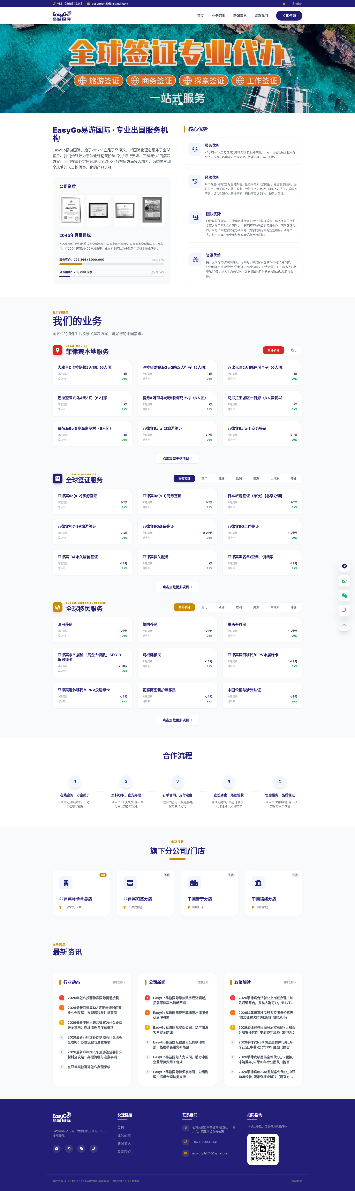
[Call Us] (344, 610)
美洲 (256, 478)
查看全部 (118, 982)
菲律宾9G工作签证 (243, 526)
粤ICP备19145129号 (126, 1181)
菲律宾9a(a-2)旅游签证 (162, 428)
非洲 (293, 478)
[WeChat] (344, 595)
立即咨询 (289, 16)
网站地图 (297, 1181)
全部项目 (273, 350)
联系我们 (261, 16)
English (297, 3)
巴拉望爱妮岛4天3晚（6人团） (83, 398)
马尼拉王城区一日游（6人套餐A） (256, 398)
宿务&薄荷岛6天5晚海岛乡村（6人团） (175, 398)
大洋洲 (275, 478)
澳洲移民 (65, 624)
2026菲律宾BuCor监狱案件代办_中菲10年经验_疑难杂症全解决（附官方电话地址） (267, 1077)
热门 (293, 350)
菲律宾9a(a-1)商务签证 (247, 428)
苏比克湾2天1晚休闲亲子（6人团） (257, 367)
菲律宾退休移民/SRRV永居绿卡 (84, 690)
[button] (172, 104)
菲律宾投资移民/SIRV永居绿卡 (253, 655)
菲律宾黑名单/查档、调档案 (250, 557)
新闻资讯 (240, 16)
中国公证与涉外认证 (244, 690)
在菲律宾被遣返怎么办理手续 (89, 1067)
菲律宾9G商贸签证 (158, 526)
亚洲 (222, 478)
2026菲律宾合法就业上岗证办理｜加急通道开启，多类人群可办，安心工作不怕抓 (266, 1003)
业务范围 (218, 16)
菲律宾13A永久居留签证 (78, 557)
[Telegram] (344, 566)
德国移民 (150, 624)
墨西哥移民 (237, 624)
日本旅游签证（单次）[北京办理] (255, 496)
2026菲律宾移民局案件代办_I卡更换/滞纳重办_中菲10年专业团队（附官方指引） (266, 1062)
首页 (200, 16)
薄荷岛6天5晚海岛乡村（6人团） (85, 428)
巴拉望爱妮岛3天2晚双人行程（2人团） (176, 367)
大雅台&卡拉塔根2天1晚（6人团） (86, 367)
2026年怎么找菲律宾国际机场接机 (93, 998)
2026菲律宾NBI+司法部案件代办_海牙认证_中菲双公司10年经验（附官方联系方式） (266, 1047)
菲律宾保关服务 (155, 557)
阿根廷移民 (152, 655)
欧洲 (239, 478)
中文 (282, 3)
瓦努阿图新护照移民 (159, 690)
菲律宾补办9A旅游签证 (77, 526)
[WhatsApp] (344, 581)
